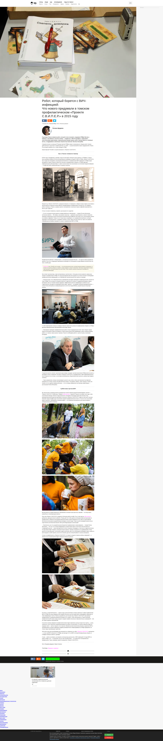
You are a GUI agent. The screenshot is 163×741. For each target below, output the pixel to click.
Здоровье (2, 692)
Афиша (62, 4)
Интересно (3, 712)
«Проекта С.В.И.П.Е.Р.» (82, 631)
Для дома (2, 707)
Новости (41, 4)
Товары (2, 702)
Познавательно (4, 727)
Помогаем (2, 715)
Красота (2, 693)
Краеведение (58, 2)
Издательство (74, 4)
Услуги (2, 704)
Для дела (2, 718)
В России (2, 699)
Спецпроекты (56, 4)
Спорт (1, 698)
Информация (3, 710)
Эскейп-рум (45, 266)
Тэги (50, 4)
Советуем (2, 725)
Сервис (2, 709)
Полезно (2, 713)
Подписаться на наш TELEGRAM (52, 658)
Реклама (67, 4)
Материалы (3, 724)
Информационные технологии (8, 701)
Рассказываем (4, 722)
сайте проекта (87, 516)
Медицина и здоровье (53, 648)
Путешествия (3, 696)
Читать (2, 721)
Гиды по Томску (68, 2)
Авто (1, 690)
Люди (46, 2)
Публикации (3, 719)
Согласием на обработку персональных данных (80, 737)
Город (41, 2)
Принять (109, 734)
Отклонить (109, 737)
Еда (51, 2)
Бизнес (2, 705)
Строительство (4, 695)
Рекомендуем (3, 716)
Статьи (46, 4)
